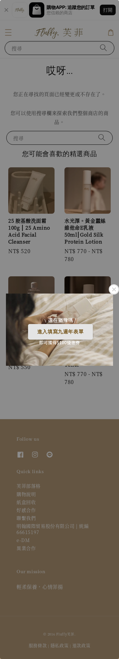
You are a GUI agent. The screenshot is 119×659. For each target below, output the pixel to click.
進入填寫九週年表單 (60, 331)
